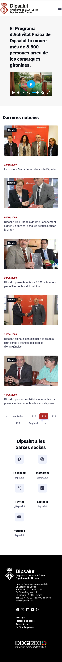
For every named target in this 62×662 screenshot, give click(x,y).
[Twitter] (19, 488)
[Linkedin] (27, 610)
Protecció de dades (25, 621)
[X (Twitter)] (22, 610)
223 (18, 423)
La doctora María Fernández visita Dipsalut (30, 169)
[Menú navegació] (59, 8)
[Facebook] (19, 459)
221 (44, 416)
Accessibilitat (22, 624)
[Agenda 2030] (31, 644)
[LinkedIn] (42, 488)
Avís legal (20, 617)
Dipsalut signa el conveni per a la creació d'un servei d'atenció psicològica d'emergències (29, 342)
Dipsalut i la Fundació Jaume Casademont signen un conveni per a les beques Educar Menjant (30, 225)
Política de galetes (25, 627)
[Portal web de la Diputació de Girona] (25, 573)
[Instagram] (42, 459)
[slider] (35, 92)
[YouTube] (19, 517)
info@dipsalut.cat (24, 600)
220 (34, 416)
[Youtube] (32, 610)
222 (54, 416)
